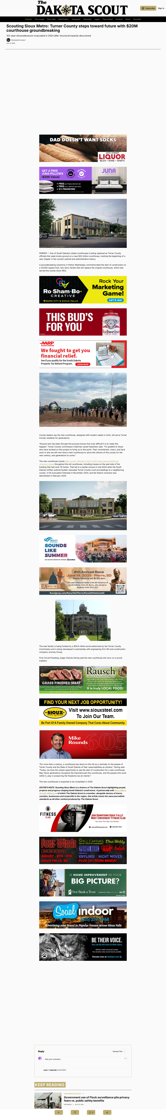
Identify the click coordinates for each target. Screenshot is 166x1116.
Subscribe (53, 1070)
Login (45, 1070)
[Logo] (82, 8)
